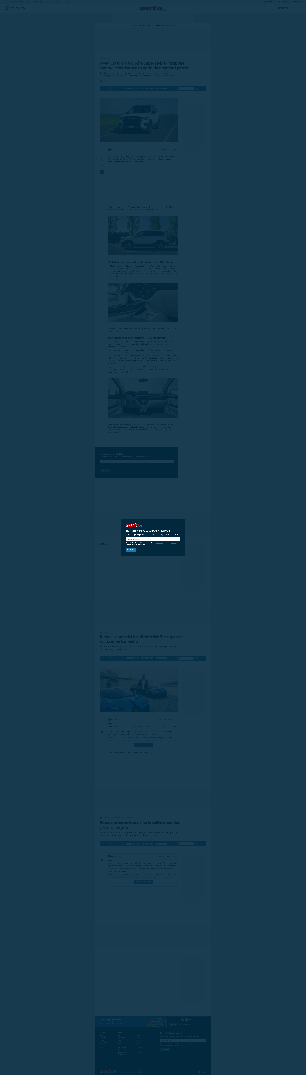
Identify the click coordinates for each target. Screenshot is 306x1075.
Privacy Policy (159, 542)
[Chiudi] (182, 521)
